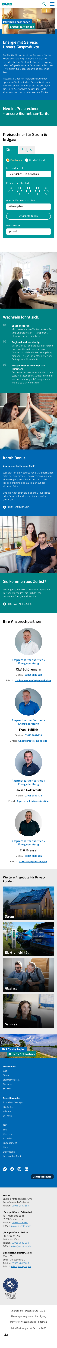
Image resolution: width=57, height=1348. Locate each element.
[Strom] (28, 903)
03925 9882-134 (33, 795)
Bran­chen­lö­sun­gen (13, 1102)
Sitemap (42, 1321)
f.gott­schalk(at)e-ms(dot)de (33, 801)
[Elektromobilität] (28, 939)
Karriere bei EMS (12, 1156)
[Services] (28, 1011)
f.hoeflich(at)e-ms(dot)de (32, 740)
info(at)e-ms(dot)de (21, 1225)
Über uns (8, 1133)
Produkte (8, 1106)
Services (7, 1088)
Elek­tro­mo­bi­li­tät (11, 1079)
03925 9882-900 (20, 1242)
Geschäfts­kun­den (11, 1098)
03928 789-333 (20, 1222)
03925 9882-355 (20, 1205)
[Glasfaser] (28, 975)
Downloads (9, 1151)
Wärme (7, 1111)
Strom (6, 1075)
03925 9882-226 (33, 855)
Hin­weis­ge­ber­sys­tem (22, 1316)
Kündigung (40, 1316)
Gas (5, 1070)
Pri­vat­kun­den (9, 1066)
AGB (42, 1310)
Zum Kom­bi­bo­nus (18, 507)
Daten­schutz (31, 1310)
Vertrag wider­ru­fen (42, 1176)
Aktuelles (8, 1138)
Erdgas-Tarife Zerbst (20, 603)
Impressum (17, 1310)
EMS (5, 1125)
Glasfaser (8, 1084)
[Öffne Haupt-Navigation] (52, 4)
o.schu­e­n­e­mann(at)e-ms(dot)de (33, 680)
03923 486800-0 (20, 1263)
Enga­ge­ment (10, 1142)
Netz (5, 1147)
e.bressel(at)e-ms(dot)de (33, 861)
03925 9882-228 (33, 735)
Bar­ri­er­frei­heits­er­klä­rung (23, 1321)
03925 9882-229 (33, 674)
